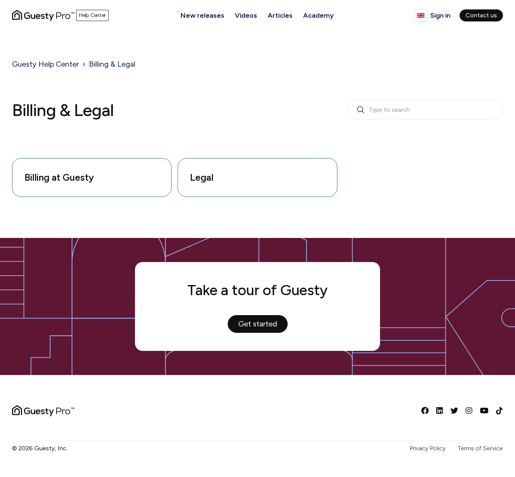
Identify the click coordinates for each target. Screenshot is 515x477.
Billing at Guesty (59, 177)
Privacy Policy (427, 448)
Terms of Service (480, 448)
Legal (201, 177)
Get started (257, 323)
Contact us (481, 15)
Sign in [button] (440, 15)
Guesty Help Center (45, 64)
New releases (202, 15)
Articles (280, 15)
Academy (318, 15)
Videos (246, 15)
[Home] (43, 15)
